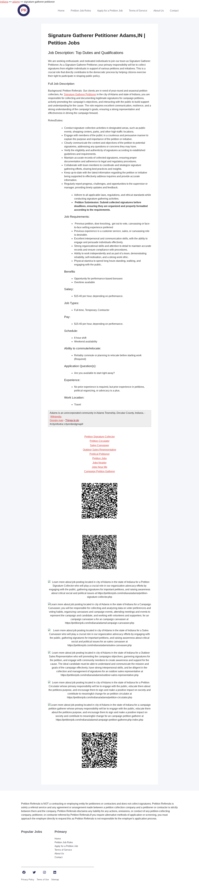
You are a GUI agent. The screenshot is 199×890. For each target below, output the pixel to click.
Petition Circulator (99, 441)
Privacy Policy (27, 879)
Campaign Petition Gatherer (99, 471)
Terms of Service (138, 10)
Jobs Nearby (99, 462)
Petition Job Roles (81, 10)
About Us (158, 10)
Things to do (72, 420)
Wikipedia (55, 416)
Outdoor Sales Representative (99, 449)
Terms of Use (43, 879)
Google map (56, 420)
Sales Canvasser (99, 445)
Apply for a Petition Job (110, 10)
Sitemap (55, 879)
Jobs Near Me (99, 467)
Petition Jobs (99, 458)
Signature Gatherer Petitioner (80, 94)
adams (16, 1)
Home (61, 10)
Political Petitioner (100, 454)
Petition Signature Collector (99, 436)
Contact (174, 10)
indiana (4, 1)
